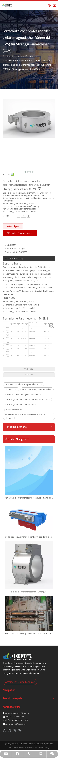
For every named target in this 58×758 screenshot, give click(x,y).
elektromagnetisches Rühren (28, 394)
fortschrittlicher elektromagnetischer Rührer (23, 384)
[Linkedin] (9, 730)
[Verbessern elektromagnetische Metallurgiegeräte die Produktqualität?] (29, 470)
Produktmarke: (11, 248)
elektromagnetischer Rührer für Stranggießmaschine (27, 399)
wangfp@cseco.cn (17, 724)
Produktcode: (10, 252)
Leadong (45, 747)
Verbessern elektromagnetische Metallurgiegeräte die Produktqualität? (29, 497)
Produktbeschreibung (14, 258)
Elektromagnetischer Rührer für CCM (20, 404)
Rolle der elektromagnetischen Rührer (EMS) (29, 591)
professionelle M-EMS (14, 409)
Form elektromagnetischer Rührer (37, 389)
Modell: (8, 245)
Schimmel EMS (10, 389)
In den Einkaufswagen (22, 233)
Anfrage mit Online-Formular (20, 681)
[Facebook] (4, 730)
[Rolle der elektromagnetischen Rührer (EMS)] (29, 565)
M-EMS (7, 394)
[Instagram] (14, 730)
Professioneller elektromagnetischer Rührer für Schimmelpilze (24, 416)
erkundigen (13, 226)
